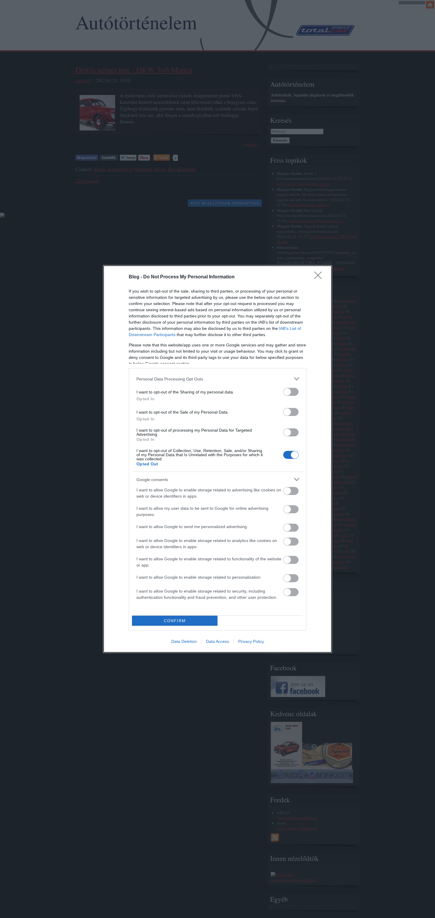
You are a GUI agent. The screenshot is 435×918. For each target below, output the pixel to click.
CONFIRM (175, 621)
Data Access (217, 641)
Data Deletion (184, 641)
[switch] (291, 392)
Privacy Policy (251, 641)
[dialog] (217, 459)
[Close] (320, 277)
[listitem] (217, 379)
